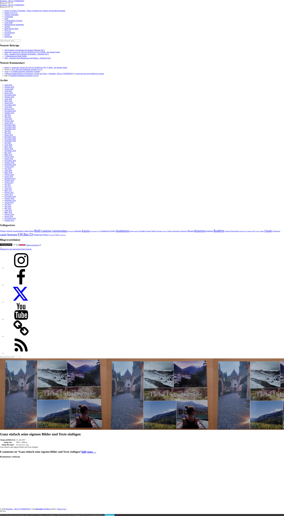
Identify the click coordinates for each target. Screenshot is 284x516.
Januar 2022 (8, 123)
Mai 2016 (7, 208)
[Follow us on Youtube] (21, 319)
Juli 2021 (7, 131)
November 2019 (10, 151)
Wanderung (37, 235)
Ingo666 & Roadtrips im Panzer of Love (24, 76)
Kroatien (148, 231)
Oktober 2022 (9, 113)
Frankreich (105, 231)
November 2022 (10, 111)
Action (3, 231)
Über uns (7, 31)
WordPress (47, 509)
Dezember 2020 (10, 137)
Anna (6, 71)
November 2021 (10, 127)
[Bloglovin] (21, 336)
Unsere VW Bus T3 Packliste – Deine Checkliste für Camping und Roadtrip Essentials (34, 11)
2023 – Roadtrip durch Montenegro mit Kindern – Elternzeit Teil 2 (27, 58)
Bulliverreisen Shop (11, 29)
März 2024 (8, 101)
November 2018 (10, 161)
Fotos (98, 231)
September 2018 (10, 165)
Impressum (8, 37)
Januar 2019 (8, 159)
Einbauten (77, 231)
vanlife (3, 234)
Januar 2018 (8, 177)
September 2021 (10, 129)
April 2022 (8, 119)
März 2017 (8, 190)
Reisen (191, 231)
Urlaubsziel (276, 231)
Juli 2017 (7, 185)
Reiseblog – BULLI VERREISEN (18, 509)
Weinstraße (52, 235)
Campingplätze (59, 230)
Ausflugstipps (18, 231)
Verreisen (12, 234)
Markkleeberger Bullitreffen (14, 25)
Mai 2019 (7, 153)
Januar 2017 (8, 194)
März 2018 (8, 173)
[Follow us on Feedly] (21, 353)
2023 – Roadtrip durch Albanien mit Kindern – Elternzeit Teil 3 (26, 54)
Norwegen (159, 231)
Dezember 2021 (10, 125)
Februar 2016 (9, 214)
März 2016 (8, 212)
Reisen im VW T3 (10, 13)
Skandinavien (243, 231)
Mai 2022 (7, 117)
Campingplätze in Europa (13, 21)
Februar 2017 (9, 192)
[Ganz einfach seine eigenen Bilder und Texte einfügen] (53, 429)
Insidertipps (122, 230)
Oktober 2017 (9, 181)
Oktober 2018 (9, 163)
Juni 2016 (7, 206)
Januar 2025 (8, 93)
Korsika (142, 231)
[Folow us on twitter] (21, 302)
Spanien (249, 231)
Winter (57, 235)
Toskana (262, 231)
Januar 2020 (8, 149)
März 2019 (8, 155)
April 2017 (8, 188)
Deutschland (71, 231)
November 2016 (10, 196)
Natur (153, 231)
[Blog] (32, 245)
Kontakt (7, 35)
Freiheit (113, 231)
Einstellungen (109, 515)
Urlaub (268, 230)
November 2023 (10, 105)
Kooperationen (9, 33)
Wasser (46, 235)
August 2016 (9, 202)
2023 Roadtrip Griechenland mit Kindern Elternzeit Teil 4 (24, 50)
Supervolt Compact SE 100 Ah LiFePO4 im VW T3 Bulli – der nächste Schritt (32, 52)
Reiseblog (176, 231)
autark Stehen (29, 231)
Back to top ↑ (62, 509)
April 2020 (8, 145)
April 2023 (8, 107)
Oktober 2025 (9, 87)
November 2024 (10, 95)
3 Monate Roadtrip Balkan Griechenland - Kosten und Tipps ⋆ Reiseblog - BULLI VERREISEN (38, 74)
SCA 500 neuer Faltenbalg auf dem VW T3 (27, 69)
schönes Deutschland (232, 231)
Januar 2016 (8, 216)
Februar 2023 (9, 109)
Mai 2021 (7, 133)
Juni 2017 (7, 187)
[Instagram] (21, 268)
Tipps (6, 19)
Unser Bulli (8, 23)
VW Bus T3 (25, 234)
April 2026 (8, 85)
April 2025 (8, 91)
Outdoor (170, 231)
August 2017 (9, 183)
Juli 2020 (7, 143)
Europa (86, 230)
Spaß (253, 231)
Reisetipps (199, 230)
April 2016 (8, 210)
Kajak (131, 231)
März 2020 (8, 147)
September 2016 (10, 200)
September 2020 (10, 141)
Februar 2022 (9, 121)
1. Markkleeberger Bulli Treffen (15, 56)
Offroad (165, 231)
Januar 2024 (8, 103)
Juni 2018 (7, 169)
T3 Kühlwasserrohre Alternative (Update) (25, 71)
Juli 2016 (7, 204)
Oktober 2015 (9, 220)
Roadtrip (219, 230)
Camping (46, 230)
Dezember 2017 (10, 179)
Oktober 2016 (9, 198)
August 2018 (9, 167)
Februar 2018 (9, 175)
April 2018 (8, 171)
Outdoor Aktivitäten (11, 15)
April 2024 (8, 99)
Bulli (37, 230)
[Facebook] (21, 285)
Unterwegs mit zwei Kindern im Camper (90, 74)
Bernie (6, 67)
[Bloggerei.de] (20, 245)
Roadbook (209, 231)
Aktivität (9, 231)
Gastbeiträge (8, 17)
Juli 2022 (7, 115)
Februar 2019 (9, 157)
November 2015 (10, 218)
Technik (7, 27)
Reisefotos (184, 231)
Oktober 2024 (9, 97)
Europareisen (93, 231)
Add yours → (88, 451)
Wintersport (63, 235)
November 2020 (10, 139)
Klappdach (136, 231)
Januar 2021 (8, 135)
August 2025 (9, 89)
